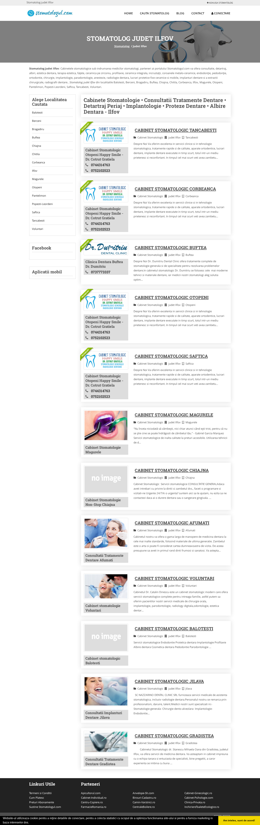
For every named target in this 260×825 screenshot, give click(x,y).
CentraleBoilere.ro (144, 807)
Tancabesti (38, 220)
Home (128, 13)
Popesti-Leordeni (42, 204)
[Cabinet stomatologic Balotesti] (106, 638)
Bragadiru (38, 129)
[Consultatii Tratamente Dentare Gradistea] (106, 742)
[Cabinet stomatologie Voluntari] (106, 586)
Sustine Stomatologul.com (45, 807)
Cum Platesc (36, 797)
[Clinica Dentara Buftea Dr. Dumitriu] (106, 249)
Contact (197, 13)
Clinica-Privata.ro (194, 802)
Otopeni (37, 187)
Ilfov (34, 170)
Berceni (36, 121)
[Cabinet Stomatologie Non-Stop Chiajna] (106, 479)
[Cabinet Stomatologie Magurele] (106, 425)
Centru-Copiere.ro (92, 802)
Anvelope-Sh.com (143, 793)
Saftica (36, 212)
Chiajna (36, 145)
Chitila (36, 154)
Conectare (221, 13)
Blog (180, 13)
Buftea (36, 137)
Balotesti (37, 112)
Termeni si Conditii (40, 793)
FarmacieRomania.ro (93, 807)
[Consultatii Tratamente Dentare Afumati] (106, 533)
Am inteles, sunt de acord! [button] (239, 820)
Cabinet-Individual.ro (93, 797)
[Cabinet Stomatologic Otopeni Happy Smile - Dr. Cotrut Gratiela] (106, 134)
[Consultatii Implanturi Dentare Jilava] (106, 691)
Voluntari (37, 229)
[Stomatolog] (50, 12)
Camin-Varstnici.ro (144, 802)
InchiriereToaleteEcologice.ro (201, 807)
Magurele (38, 179)
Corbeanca (38, 162)
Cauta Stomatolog (154, 13)
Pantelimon (39, 195)
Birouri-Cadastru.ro (144, 797)
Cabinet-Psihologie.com (198, 797)
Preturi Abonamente (41, 802)
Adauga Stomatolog (221, 2)
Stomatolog (121, 46)
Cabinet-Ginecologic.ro (198, 793)
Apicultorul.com (90, 793)
